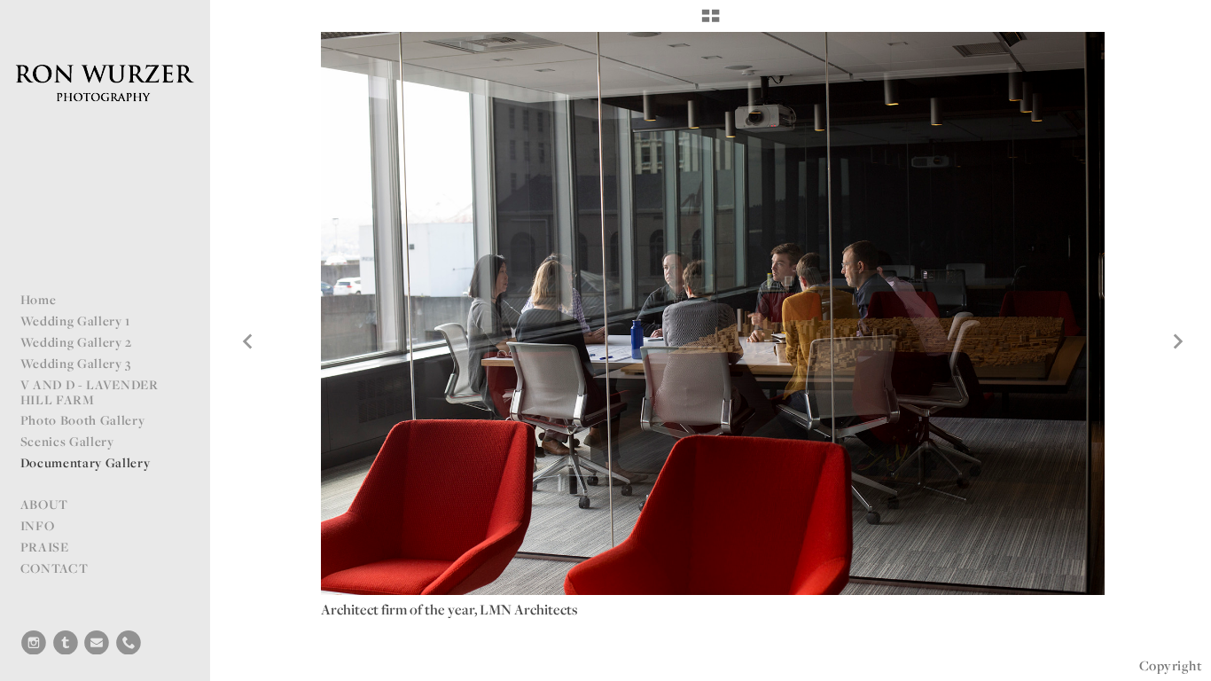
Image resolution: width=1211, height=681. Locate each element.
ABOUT (44, 504)
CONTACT (54, 568)
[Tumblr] (65, 642)
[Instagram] (33, 642)
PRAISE (44, 546)
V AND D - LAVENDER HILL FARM (89, 392)
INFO (37, 525)
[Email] (96, 642)
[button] (710, 22)
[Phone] (128, 642)
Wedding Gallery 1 (75, 320)
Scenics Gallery (67, 441)
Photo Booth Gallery (82, 419)
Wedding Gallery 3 (76, 363)
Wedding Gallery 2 (76, 341)
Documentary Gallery (85, 462)
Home (38, 299)
